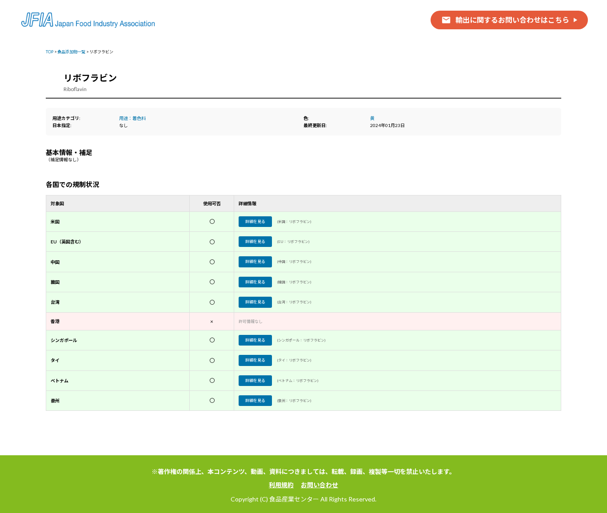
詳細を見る (255, 221)
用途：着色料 (132, 118)
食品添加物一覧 (71, 51)
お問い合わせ (319, 485)
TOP (49, 51)
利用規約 (281, 485)
